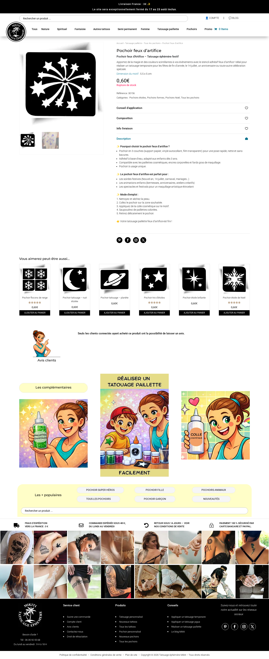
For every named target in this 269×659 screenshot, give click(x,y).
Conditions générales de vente (106, 655)
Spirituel (62, 29)
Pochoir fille (155, 489)
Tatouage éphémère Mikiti (172, 655)
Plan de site (131, 655)
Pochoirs (192, 29)
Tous (34, 29)
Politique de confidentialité (73, 655)
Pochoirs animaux (213, 489)
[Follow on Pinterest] (119, 240)
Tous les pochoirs (152, 43)
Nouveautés (211, 498)
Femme (145, 29)
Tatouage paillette (168, 29)
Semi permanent (127, 29)
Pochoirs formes (155, 97)
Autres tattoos (101, 29)
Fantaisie (80, 29)
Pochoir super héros (100, 489)
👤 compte (212, 17)
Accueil (120, 43)
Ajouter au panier (34, 312)
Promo (208, 29)
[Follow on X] (143, 240)
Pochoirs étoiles (137, 97)
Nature (45, 29)
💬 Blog (234, 17)
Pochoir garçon (155, 498)
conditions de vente (171, 526)
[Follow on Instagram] (136, 240)
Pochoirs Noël (172, 97)
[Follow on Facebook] (128, 240)
